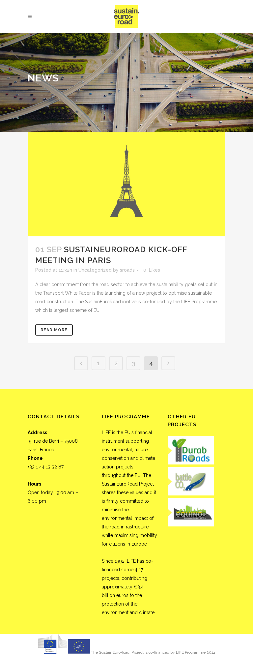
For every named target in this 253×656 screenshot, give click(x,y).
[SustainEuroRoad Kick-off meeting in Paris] (126, 184)
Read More (54, 330)
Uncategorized (95, 270)
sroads (127, 270)
